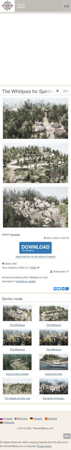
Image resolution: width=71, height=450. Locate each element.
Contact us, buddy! (26, 281)
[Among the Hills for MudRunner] (53, 362)
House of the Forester (17, 374)
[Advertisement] (35, 49)
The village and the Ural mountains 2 (17, 398)
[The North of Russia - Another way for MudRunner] (53, 386)
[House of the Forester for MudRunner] (17, 362)
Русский (7, 418)
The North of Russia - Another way (53, 398)
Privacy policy (44, 446)
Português (8, 422)
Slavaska (15, 234)
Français (22, 418)
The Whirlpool (17, 325)
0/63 (33, 267)
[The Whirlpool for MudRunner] (17, 313)
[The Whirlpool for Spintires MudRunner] (35, 118)
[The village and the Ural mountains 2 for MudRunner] (17, 386)
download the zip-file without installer (35, 256)
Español (52, 418)
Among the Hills (53, 374)
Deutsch (37, 418)
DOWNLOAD (35, 247)
